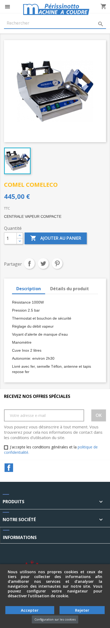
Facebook (9, 467)
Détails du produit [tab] (69, 289)
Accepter (29, 610)
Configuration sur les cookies (55, 619)
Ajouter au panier (55, 238)
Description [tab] (28, 289)
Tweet (43, 263)
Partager (29, 263)
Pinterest (57, 263)
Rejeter (82, 610)
